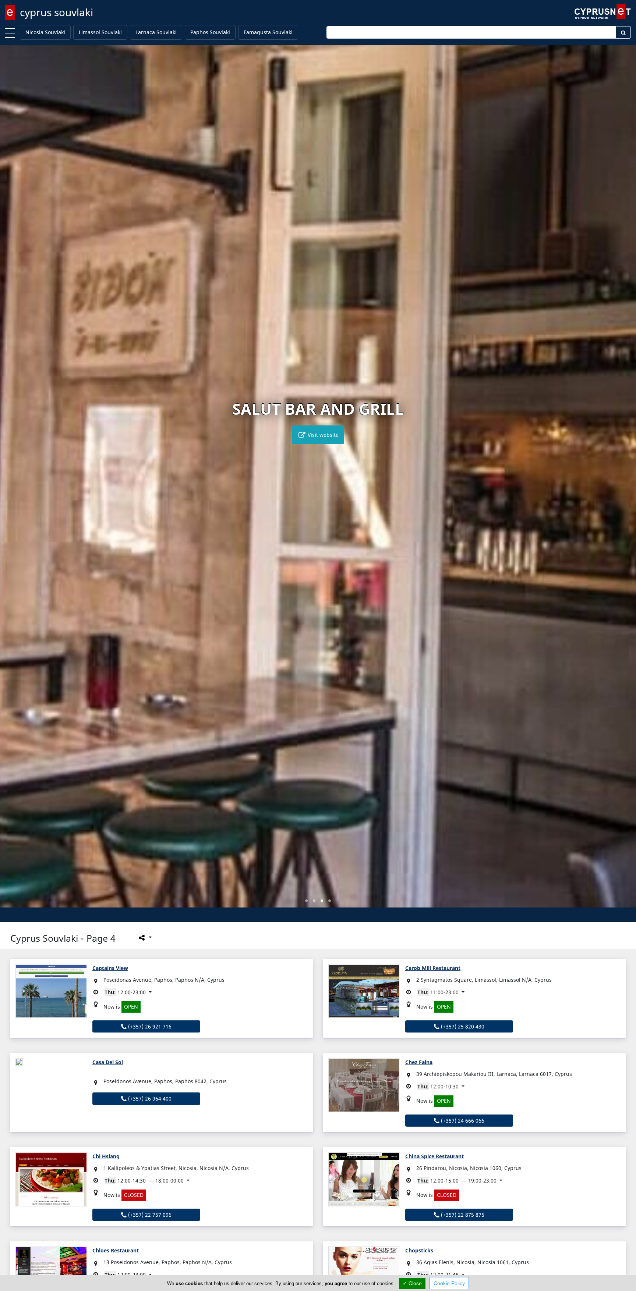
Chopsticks (419, 1250)
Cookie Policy (449, 1283)
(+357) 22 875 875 (461, 1214)
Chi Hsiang (106, 1156)
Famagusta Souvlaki (268, 32)
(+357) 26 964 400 (149, 1098)
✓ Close (412, 1283)
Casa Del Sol (107, 1062)
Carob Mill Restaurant (432, 967)
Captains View (110, 967)
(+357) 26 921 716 (149, 1026)
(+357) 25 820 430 (461, 1026)
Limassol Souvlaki (100, 32)
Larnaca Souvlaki (156, 32)
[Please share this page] (144, 937)
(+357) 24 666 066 (461, 1120)
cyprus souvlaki (56, 12)
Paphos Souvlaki (210, 32)
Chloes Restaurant (115, 1250)
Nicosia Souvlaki (45, 32)
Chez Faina (418, 1062)
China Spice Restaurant (434, 1156)
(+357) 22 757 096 (149, 1214)
